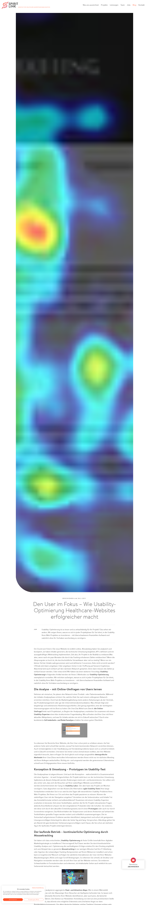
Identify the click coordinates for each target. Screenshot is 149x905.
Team (122, 5)
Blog (134, 5)
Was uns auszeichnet (91, 5)
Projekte (104, 5)
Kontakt (141, 5)
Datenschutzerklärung (38, 888)
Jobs (128, 5)
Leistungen (114, 5)
